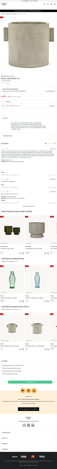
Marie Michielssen (5, 76)
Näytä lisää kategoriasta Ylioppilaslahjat (12, 371)
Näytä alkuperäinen (14, 174)
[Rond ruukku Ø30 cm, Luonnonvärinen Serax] (28, 44)
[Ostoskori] (51, 4)
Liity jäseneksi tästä (50, 91)
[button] (5, 83)
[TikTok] (33, 425)
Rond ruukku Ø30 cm (22, 13)
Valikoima (4, 438)
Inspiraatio (5, 443)
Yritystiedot (5, 449)
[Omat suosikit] (48, 4)
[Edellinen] (2, 44)
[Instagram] (28, 425)
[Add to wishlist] (20, 253)
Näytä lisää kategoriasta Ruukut (10, 373)
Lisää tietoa (52, 105)
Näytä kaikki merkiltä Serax (8, 261)
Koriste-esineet (9, 13)
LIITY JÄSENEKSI (25, 0)
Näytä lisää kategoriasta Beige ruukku (11, 368)
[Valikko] (55, 4)
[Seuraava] (54, 44)
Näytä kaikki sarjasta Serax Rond (10, 309)
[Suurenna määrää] (6, 382)
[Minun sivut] (44, 4)
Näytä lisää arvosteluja (28, 206)
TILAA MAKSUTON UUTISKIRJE (28, 409)
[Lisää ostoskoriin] (23, 253)
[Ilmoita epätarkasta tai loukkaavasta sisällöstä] (55, 175)
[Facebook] (24, 425)
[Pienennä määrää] (2, 382)
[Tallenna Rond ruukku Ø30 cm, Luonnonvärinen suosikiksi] (54, 382)
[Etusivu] (4, 4)
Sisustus (3, 13)
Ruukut (15, 13)
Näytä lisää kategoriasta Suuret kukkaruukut (13, 365)
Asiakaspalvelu (6, 432)
